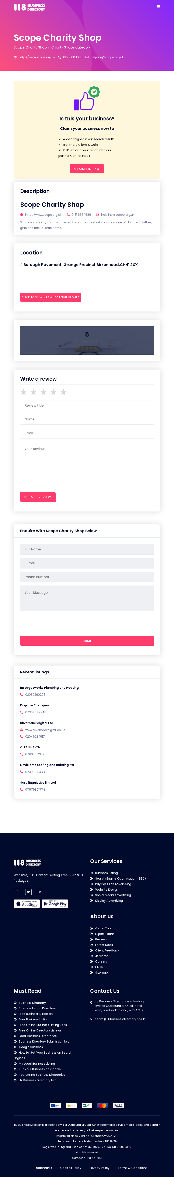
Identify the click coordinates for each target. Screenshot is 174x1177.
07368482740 (35, 712)
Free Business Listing (34, 1019)
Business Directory (32, 1003)
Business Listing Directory (37, 1008)
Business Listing (106, 873)
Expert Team (104, 934)
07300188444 (35, 772)
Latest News (104, 945)
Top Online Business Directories (42, 1075)
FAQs (99, 967)
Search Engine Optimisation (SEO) (120, 878)
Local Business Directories (38, 1036)
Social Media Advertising (113, 895)
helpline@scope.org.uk (107, 57)
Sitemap (101, 972)
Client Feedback (107, 950)
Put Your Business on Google (40, 1069)
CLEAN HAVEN (30, 747)
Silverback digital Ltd (36, 723)
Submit (87, 641)
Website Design (106, 889)
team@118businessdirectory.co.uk (120, 1019)
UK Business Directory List (37, 1080)
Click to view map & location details (51, 297)
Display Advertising (109, 900)
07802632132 (34, 754)
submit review (37, 497)
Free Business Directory (36, 1014)
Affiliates (101, 956)
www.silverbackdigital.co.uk (45, 730)
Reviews (101, 939)
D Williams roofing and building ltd (47, 765)
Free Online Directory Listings (40, 1030)
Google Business (31, 1047)
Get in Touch (105, 928)
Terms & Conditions (132, 1168)
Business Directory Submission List (44, 1041)
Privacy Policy (99, 1168)
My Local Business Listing (37, 1063)
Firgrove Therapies (34, 705)
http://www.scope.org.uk (37, 57)
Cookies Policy (70, 1168)
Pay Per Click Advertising (113, 884)
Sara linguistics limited (38, 782)
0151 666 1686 (73, 57)
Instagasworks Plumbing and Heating (49, 688)
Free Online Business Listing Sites (43, 1025)
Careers (101, 961)
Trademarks (43, 1168)
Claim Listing (87, 169)
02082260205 (35, 695)
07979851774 (35, 789)
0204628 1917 (35, 736)
